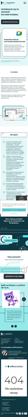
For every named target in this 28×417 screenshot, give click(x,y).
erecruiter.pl (17, 340)
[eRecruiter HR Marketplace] (10, 2)
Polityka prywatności (19, 341)
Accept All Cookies (14, 209)
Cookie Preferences (19, 342)
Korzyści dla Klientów (5, 341)
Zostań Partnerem (5, 340)
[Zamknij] (27, 196)
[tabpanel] (14, 113)
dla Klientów (9, 61)
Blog (2, 344)
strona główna (4, 61)
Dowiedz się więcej (11, 241)
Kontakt (16, 339)
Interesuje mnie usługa (10, 22)
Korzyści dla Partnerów (6, 339)
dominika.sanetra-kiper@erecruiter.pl (16, 358)
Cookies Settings (14, 213)
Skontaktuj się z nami (14, 276)
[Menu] (25, 3)
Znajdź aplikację (16, 61)
